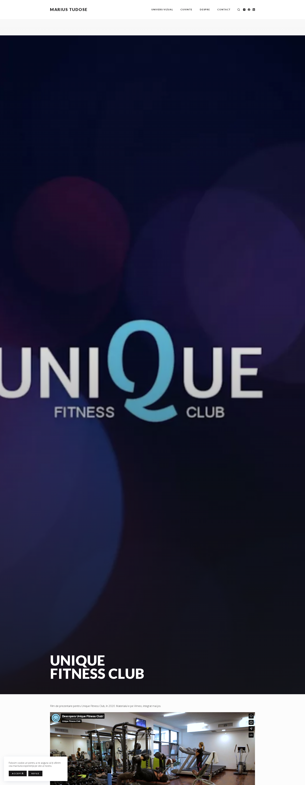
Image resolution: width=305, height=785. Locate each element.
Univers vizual (162, 9)
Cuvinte (186, 9)
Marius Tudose (69, 9)
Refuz (35, 773)
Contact (224, 9)
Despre (205, 9)
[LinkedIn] (254, 9)
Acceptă (18, 773)
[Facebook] (249, 9)
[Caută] (238, 9)
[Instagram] (244, 9)
